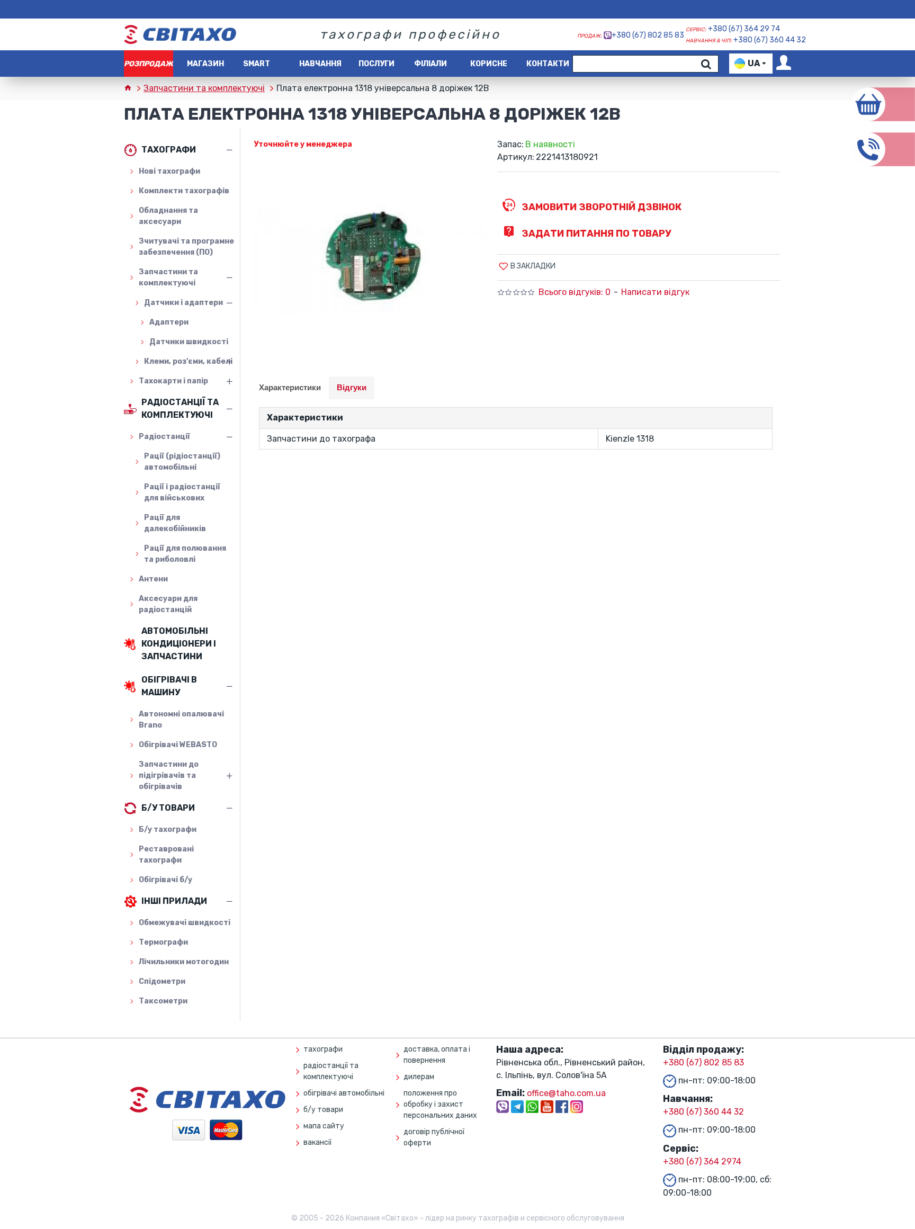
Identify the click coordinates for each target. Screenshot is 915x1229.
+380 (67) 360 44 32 (769, 39)
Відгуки (351, 387)
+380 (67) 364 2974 (702, 1161)
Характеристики (290, 387)
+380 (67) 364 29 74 (744, 28)
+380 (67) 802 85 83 (648, 35)
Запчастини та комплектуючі (204, 88)
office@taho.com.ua (566, 1093)
